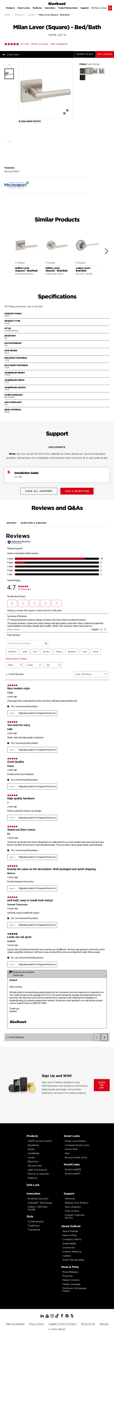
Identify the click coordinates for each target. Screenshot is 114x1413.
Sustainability (69, 1243)
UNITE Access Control (40, 1141)
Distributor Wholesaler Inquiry (74, 1289)
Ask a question (59, 44)
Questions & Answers (33, 523)
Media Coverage (71, 1284)
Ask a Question (73, 1207)
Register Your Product (77, 1202)
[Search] (110, 8)
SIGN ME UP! (101, 1085)
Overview (13, 54)
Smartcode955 (73, 1169)
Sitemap (103, 1324)
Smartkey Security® (38, 1198)
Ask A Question (77, 491)
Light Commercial (37, 1169)
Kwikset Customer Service (75, 1216)
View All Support (39, 491)
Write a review (39, 44)
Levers (31, 15)
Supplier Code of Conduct (63, 1324)
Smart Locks (23, 8)
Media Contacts (70, 1280)
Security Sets (35, 1165)
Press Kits (67, 1276)
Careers (66, 1255)
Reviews (11, 523)
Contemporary (36, 1221)
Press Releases (70, 1272)
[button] (105, 54)
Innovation (50, 8)
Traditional (33, 1225)
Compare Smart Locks (77, 1145)
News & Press (69, 1235)
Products (10, 8)
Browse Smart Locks (76, 1157)
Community (68, 1247)
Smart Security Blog (73, 1260)
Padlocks (37, 8)
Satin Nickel (89, 64)
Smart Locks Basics (75, 1141)
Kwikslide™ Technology (40, 1202)
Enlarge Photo (31, 121)
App (67, 1153)
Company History (71, 1239)
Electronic (33, 1161)
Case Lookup (72, 1211)
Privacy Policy (36, 1324)
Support (84, 8)
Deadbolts (33, 1145)
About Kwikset (70, 1231)
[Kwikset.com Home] (57, 3)
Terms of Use (88, 1324)
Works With (71, 1149)
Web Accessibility (15, 1324)
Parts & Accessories (38, 1173)
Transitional (34, 1229)
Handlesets (33, 1153)
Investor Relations (71, 1251)
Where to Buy (100, 8)
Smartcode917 (72, 1173)
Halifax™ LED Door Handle (38, 1208)
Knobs (31, 1149)
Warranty (70, 1198)
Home (7, 15)
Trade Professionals (68, 8)
